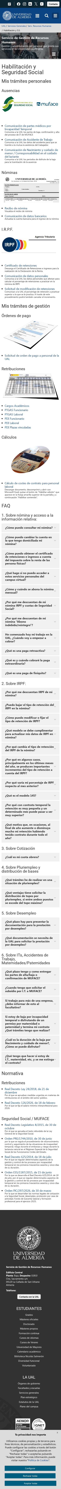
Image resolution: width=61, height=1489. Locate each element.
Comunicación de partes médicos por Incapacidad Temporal (28, 127)
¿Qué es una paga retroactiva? (25, 651)
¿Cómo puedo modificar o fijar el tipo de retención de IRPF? (26, 719)
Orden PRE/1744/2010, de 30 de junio (28, 1138)
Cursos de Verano (29, 1342)
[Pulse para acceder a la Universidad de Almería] (29, 1242)
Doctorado (29, 1324)
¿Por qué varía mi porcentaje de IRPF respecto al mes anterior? (29, 784)
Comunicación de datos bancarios (26, 216)
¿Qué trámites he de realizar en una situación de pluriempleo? (28, 881)
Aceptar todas (30, 1483)
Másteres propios (29, 1328)
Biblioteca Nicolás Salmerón (29, 1356)
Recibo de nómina (16, 208)
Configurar (30, 1468)
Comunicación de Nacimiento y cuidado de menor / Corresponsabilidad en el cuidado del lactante (31, 153)
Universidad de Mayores (29, 1347)
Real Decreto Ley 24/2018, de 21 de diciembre (27, 1090)
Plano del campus (29, 1406)
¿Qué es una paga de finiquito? (25, 673)
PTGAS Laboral (14, 414)
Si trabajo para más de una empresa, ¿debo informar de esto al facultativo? (29, 1004)
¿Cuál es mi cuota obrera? (22, 857)
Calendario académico (29, 1351)
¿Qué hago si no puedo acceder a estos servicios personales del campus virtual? (27, 576)
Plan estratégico (29, 1397)
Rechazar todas (30, 1475)
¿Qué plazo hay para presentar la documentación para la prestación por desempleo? (27, 925)
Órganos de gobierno (29, 1383)
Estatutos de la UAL (29, 1401)
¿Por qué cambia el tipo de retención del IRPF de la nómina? (29, 748)
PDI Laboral (12, 423)
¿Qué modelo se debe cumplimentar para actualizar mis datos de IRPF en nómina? (29, 734)
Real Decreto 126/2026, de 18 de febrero (30, 1103)
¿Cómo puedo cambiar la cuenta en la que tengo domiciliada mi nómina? (28, 540)
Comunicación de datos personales (26, 276)
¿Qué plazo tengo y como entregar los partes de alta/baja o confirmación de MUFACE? (28, 975)
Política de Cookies (38, 1460)
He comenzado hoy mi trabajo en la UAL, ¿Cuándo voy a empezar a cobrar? (28, 638)
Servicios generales (29, 1392)
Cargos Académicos (17, 406)
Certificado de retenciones (21, 265)
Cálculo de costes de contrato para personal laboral (32, 484)
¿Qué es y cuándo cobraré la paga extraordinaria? (27, 662)
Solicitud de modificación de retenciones (30, 289)
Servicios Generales (17, 25)
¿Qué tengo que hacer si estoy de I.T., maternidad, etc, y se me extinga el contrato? (29, 1059)
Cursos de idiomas (29, 1337)
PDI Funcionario (14, 418)
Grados (29, 1314)
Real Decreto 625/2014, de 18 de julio (28, 1157)
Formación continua (29, 1333)
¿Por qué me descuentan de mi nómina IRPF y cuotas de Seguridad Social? (28, 605)
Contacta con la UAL (29, 1296)
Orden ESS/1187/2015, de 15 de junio (28, 1172)
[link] (53, 3)
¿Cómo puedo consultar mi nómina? (29, 527)
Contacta (53, 4)
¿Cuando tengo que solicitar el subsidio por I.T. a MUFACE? (25, 989)
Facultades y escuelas (29, 1388)
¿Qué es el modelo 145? (20, 795)
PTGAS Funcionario (16, 410)
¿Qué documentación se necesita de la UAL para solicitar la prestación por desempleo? (29, 941)
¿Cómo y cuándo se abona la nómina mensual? (29, 591)
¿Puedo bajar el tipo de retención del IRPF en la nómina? (29, 706)
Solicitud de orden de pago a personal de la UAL (32, 357)
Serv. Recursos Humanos (39, 25)
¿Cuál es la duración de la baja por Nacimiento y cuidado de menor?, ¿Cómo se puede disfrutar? (27, 1043)
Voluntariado (29, 1365)
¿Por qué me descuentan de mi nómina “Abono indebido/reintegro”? (25, 621)
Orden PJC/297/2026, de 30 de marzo (28, 1190)
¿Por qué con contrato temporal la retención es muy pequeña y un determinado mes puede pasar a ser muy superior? (28, 810)
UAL (4, 25)
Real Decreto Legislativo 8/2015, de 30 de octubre (30, 1126)
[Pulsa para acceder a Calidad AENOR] (30, 1425)
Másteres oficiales (29, 1319)
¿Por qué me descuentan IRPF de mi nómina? (28, 693)
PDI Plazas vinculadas (18, 427)
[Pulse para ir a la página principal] (17, 15)
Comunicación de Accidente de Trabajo (29, 139)
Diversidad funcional (29, 1360)
